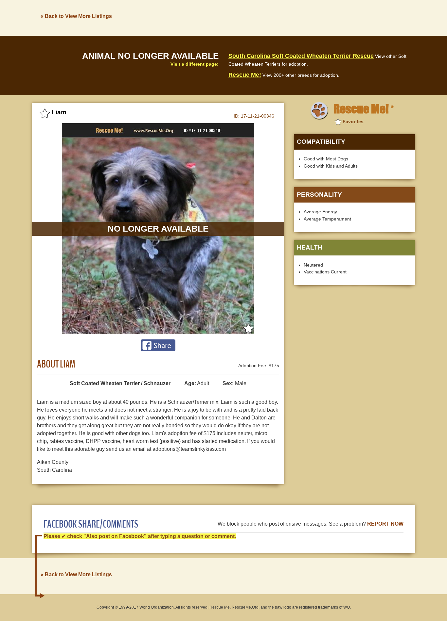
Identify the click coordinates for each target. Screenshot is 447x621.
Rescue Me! (244, 75)
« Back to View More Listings (76, 16)
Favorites (353, 121)
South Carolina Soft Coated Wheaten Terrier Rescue (301, 56)
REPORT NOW (385, 524)
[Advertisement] (296, 17)
